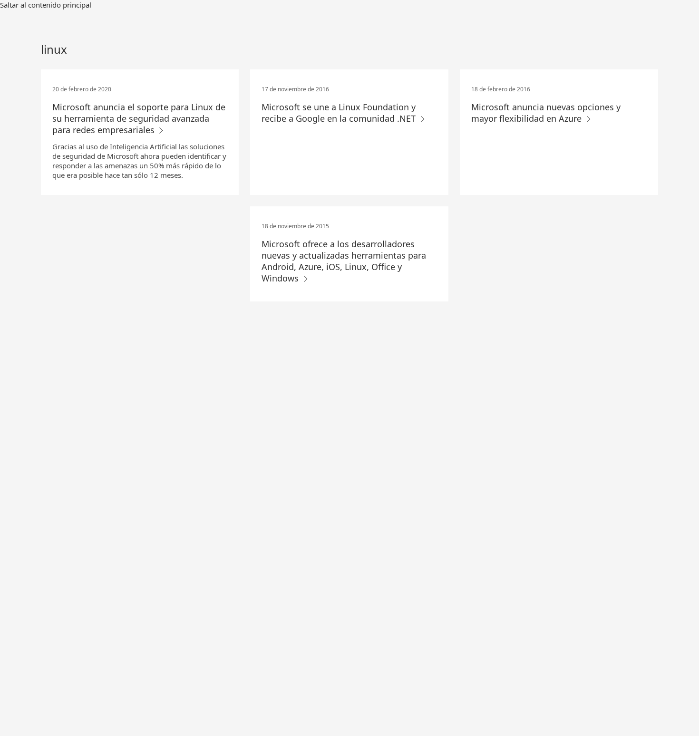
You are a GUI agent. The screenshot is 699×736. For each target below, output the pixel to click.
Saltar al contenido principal (45, 5)
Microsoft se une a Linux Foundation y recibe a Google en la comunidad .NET (340, 112)
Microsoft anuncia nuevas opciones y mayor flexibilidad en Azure (546, 112)
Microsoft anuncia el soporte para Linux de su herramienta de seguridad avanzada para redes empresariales (138, 118)
